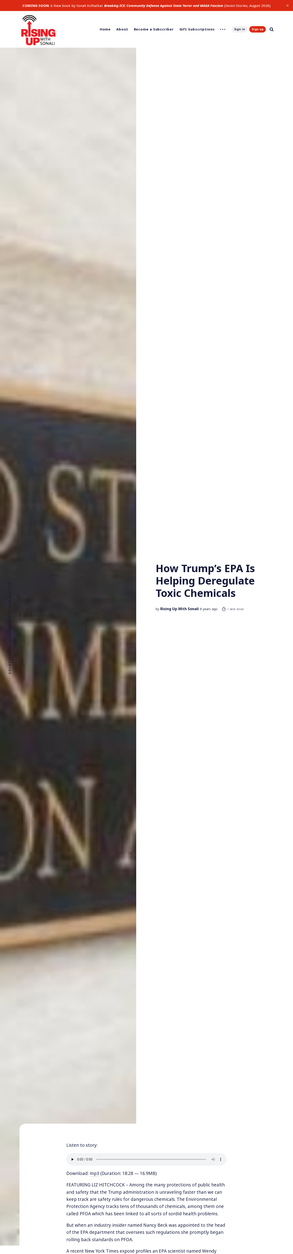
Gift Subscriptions (197, 29)
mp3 (94, 1173)
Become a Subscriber (154, 29)
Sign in (239, 29)
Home (105, 29)
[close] (287, 5)
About (122, 29)
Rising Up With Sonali (179, 608)
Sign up (258, 29)
